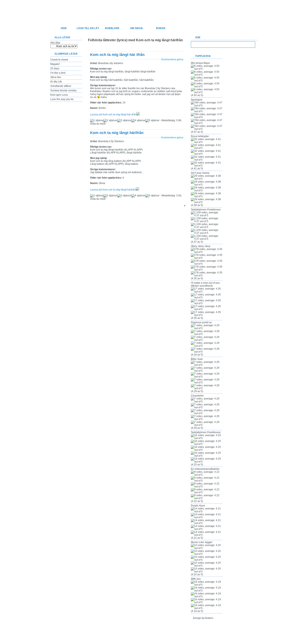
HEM (63, 28)
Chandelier (197, 395)
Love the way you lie (62, 99)
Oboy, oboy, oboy (200, 246)
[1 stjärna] (96, 120)
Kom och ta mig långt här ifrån (117, 55)
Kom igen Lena (59, 94)
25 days (54, 68)
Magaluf (55, 64)
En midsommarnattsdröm (205, 469)
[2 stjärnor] (110, 120)
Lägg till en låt (88, 28)
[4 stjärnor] (138, 120)
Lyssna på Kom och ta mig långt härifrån (113, 189)
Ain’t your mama (200, 172)
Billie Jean (197, 359)
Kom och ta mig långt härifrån (117, 133)
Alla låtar (55, 42)
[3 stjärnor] (124, 120)
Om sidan (136, 28)
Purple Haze (198, 505)
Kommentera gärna (172, 59)
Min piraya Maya (200, 63)
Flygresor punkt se (201, 322)
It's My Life (56, 81)
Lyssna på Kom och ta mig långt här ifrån (113, 114)
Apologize (196, 99)
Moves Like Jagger (201, 542)
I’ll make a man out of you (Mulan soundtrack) (205, 284)
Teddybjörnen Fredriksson (206, 209)
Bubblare (112, 28)
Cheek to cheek (59, 59)
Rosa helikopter (200, 136)
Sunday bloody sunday (63, 90)
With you (196, 578)
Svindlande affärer (60, 86)
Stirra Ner (55, 77)
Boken (160, 28)
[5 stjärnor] (152, 120)
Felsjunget (72, 9)
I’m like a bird (57, 72)
